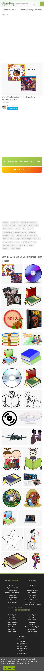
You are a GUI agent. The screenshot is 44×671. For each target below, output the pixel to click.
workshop (33, 235)
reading (5, 249)
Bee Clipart (32, 624)
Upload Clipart (32, 597)
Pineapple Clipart (22, 644)
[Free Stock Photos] (8, 3)
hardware (32, 232)
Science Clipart (12, 629)
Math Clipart (12, 615)
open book (22, 245)
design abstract (8, 242)
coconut (17, 232)
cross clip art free (12, 600)
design (18, 239)
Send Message (12, 108)
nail (4, 229)
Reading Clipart (22, 639)
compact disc (7, 232)
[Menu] (42, 4)
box (25, 225)
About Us (32, 585)
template (12, 225)
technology (14, 222)
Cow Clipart (22, 636)
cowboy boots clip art (12, 593)
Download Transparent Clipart (23, 161)
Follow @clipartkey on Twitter (32, 605)
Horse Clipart (32, 622)
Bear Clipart (31, 629)
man (13, 235)
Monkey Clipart (22, 646)
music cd (6, 235)
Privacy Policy (32, 595)
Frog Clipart (12, 620)
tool (11, 239)
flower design (26, 239)
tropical (33, 242)
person (18, 229)
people (5, 239)
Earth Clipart (12, 624)
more (26, 235)
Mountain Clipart (22, 653)
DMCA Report (32, 593)
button (14, 245)
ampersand (24, 222)
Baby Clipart (12, 632)
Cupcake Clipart (12, 622)
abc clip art (12, 595)
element (30, 245)
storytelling (25, 242)
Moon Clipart (32, 615)
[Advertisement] (22, 40)
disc (24, 229)
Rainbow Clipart (32, 632)
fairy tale (6, 245)
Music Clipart (12, 627)
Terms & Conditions (32, 590)
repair (20, 225)
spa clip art (12, 585)
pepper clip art (12, 602)
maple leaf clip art (12, 588)
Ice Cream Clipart (22, 648)
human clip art (12, 597)
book (30, 225)
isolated (5, 222)
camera (10, 229)
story (5, 225)
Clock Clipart (32, 620)
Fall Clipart (32, 617)
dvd (36, 225)
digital (24, 232)
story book (36, 239)
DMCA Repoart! (23, 169)
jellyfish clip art (12, 590)
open (18, 249)
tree (12, 249)
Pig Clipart (22, 651)
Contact (31, 588)
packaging (33, 222)
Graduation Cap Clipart (32, 627)
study (17, 242)
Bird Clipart (22, 641)
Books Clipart (12, 617)
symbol (30, 229)
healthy (19, 235)
